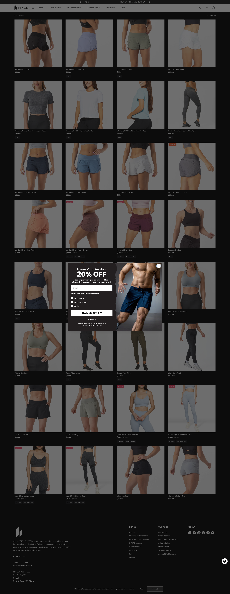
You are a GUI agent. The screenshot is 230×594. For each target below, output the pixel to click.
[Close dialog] (159, 266)
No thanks (92, 320)
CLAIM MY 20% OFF (91, 312)
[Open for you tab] (225, 561)
